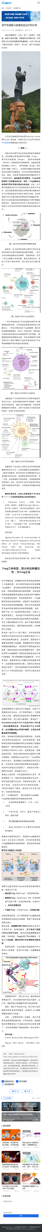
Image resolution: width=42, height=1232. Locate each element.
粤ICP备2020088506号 (13, 1229)
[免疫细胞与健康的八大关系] (31, 1179)
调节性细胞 (23, 1081)
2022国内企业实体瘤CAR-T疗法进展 (10, 1187)
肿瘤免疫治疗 (9, 1081)
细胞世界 (19, 1227)
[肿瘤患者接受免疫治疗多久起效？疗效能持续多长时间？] (11, 1157)
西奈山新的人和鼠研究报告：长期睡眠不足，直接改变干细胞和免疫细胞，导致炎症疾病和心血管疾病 (30, 1144)
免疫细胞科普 (9, 1084)
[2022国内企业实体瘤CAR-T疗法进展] (11, 1179)
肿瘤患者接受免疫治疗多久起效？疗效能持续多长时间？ (10, 1165)
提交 (21, 1216)
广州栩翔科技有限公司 (33, 1227)
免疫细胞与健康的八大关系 (30, 1187)
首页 (3, 8)
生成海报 (8, 1098)
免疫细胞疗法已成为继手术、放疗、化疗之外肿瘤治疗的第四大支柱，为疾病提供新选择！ (30, 1165)
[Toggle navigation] (38, 3)
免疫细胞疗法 (19, 30)
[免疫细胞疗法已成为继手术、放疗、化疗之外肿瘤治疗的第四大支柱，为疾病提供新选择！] (31, 1157)
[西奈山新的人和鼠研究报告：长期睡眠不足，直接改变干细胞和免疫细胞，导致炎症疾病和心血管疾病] (31, 1135)
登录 (4, 1213)
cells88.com (32, 1229)
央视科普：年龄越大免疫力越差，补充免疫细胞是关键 (10, 1144)
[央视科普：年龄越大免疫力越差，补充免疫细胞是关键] (11, 1135)
